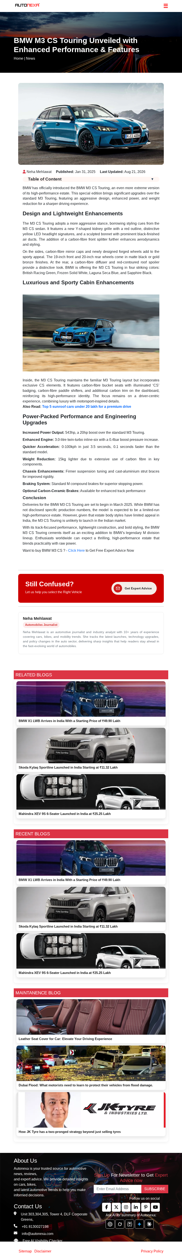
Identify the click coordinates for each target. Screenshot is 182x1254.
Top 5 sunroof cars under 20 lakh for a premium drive (86, 406)
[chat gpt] (110, 1224)
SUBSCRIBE (154, 1189)
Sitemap (26, 1251)
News (30, 58)
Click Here (76, 550)
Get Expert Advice (138, 588)
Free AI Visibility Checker (42, 1241)
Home (18, 58)
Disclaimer (43, 1251)
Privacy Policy (152, 1251)
